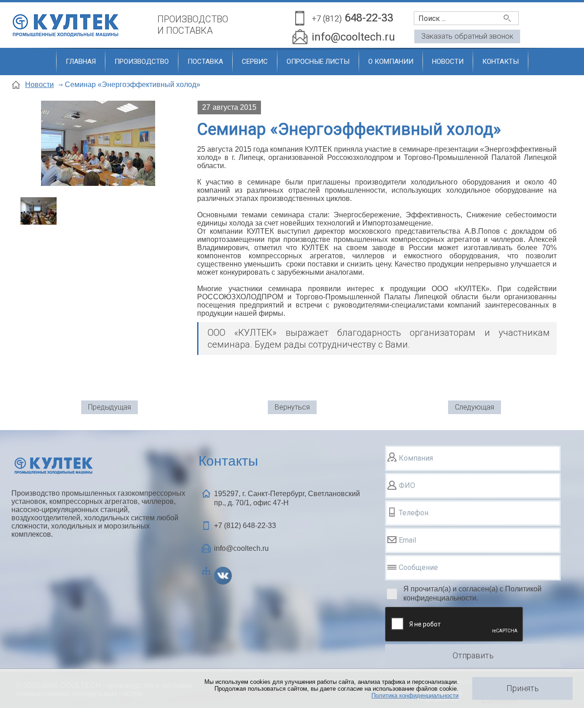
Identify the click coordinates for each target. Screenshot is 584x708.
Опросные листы (318, 61)
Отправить (473, 655)
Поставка (205, 61)
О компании (390, 61)
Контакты (500, 61)
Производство (142, 61)
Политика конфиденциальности (415, 695)
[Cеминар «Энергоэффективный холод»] (98, 144)
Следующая (474, 407)
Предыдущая (109, 407)
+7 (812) (245, 525)
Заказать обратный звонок (467, 36)
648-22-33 (352, 17)
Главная (81, 61)
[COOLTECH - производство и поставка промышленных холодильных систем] (79, 21)
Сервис (255, 61)
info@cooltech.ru (353, 37)
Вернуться (292, 407)
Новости (448, 61)
